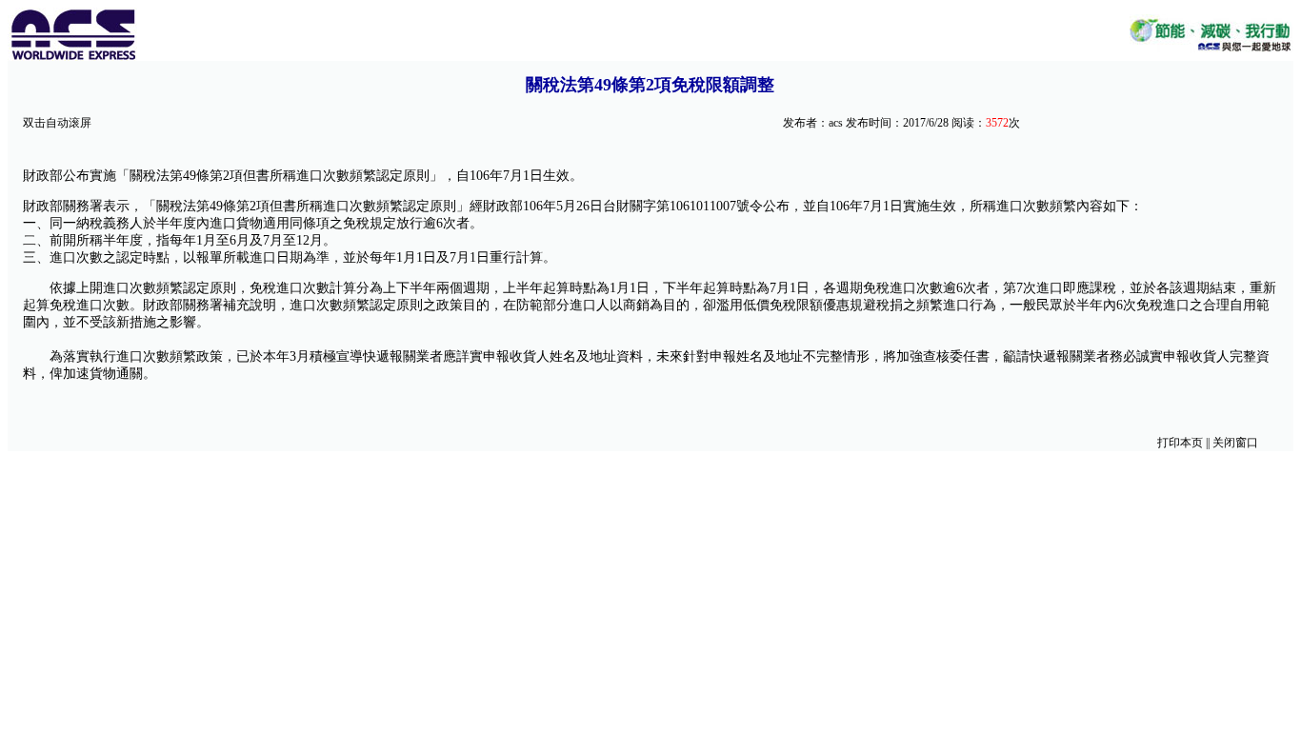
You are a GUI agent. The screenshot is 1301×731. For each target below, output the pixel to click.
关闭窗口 (1235, 442)
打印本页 (1180, 442)
